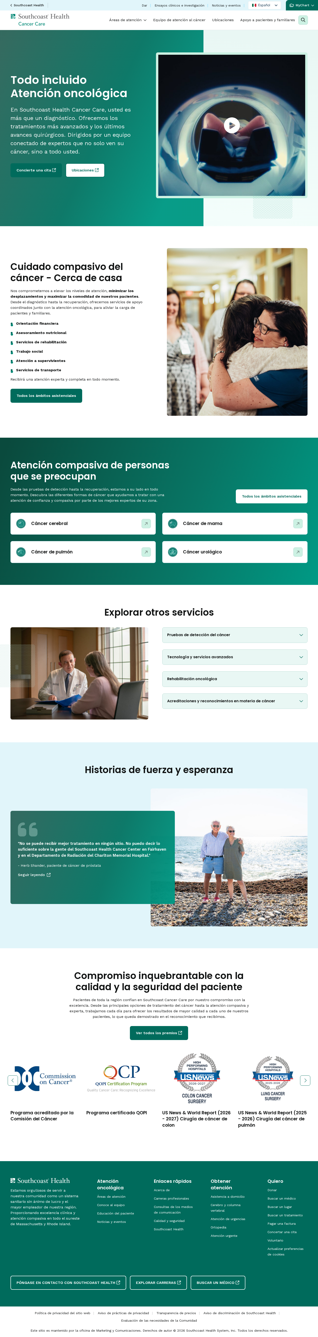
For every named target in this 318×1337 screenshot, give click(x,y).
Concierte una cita (34, 170)
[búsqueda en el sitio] (303, 20)
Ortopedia (218, 1227)
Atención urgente (224, 1236)
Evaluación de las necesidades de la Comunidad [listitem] (159, 1320)
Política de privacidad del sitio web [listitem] (62, 1313)
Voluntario (275, 1240)
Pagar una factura (281, 1223)
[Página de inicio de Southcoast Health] (40, 20)
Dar (144, 5)
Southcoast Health (29, 5)
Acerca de (162, 1190)
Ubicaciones (223, 20)
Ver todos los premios (156, 1033)
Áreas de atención (125, 20)
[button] (302, 5)
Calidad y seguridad (169, 1221)
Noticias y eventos (226, 5)
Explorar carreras (156, 1282)
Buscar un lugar (279, 1207)
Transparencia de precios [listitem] (176, 1313)
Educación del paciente (115, 1213)
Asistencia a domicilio (228, 1196)
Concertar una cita (282, 1232)
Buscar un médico (281, 1198)
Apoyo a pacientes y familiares (267, 20)
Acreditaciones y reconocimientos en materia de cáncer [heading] (221, 701)
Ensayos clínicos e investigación (179, 5)
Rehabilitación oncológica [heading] (192, 679)
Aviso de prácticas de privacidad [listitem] (123, 1313)
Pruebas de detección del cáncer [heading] (198, 635)
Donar (272, 1190)
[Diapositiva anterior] (13, 1080)
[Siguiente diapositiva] (305, 1080)
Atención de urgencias (228, 1219)
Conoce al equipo (111, 1205)
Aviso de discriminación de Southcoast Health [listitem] (239, 1313)
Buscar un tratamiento (285, 1215)
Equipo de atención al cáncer (179, 20)
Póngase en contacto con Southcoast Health (66, 1282)
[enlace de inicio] (40, 1180)
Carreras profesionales (171, 1198)
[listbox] (264, 5)
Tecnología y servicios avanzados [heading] (200, 657)
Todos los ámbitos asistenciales (46, 395)
